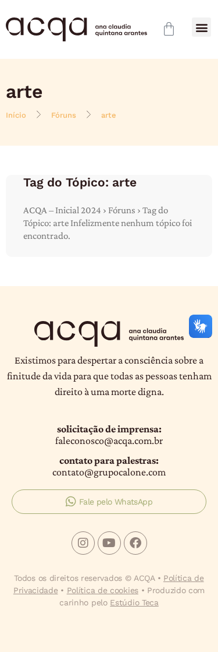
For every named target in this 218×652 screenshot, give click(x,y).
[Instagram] (83, 543)
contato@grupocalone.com (109, 472)
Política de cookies (102, 590)
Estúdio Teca (134, 602)
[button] (201, 27)
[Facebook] (135, 543)
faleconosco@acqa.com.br (109, 440)
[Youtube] (109, 543)
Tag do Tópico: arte (80, 182)
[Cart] (169, 29)
